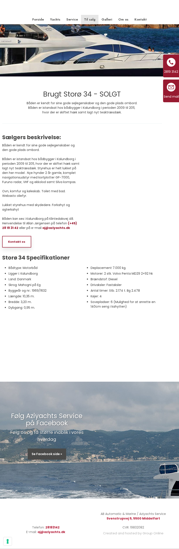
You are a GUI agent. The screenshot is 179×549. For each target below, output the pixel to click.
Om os (123, 19)
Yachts (55, 19)
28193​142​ (52, 527)
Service (72, 19)
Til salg (89, 19)
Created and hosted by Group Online (133, 533)
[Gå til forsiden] (89, 8)
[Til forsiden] (46, 515)
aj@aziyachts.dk (56, 228)
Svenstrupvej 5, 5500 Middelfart (133, 518)
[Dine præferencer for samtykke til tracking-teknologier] (7, 541)
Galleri (107, 19)
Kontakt (140, 19)
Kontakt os (16, 242)
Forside (38, 19)
